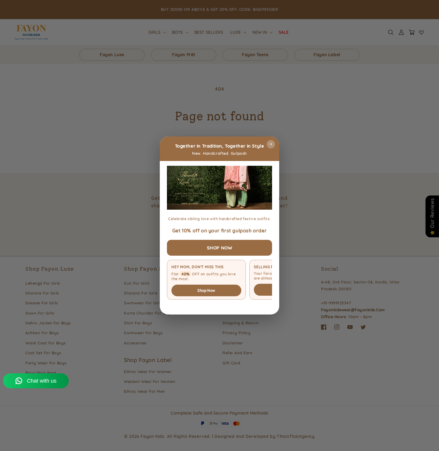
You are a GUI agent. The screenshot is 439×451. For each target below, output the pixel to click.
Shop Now (206, 290)
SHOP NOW (219, 248)
